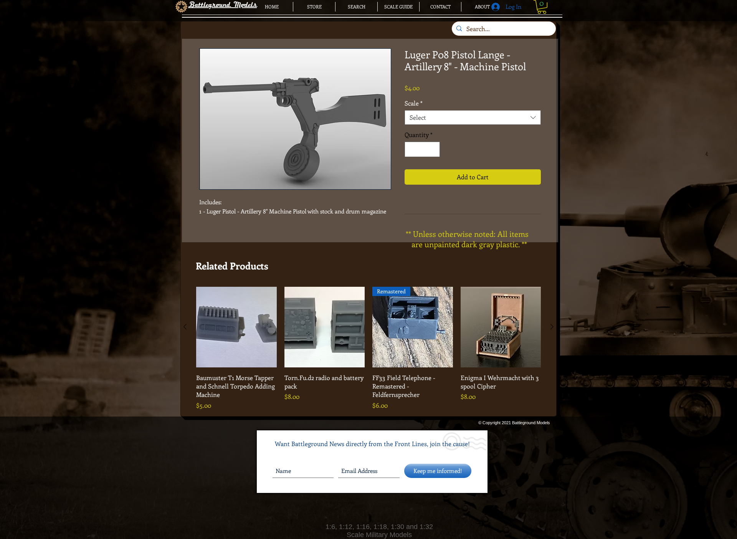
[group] (368, 348)
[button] (542, 7)
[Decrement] (411, 149)
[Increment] (433, 149)
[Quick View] (236, 327)
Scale (414, 103)
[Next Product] (552, 326)
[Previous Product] (185, 326)
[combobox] (473, 117)
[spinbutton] (422, 149)
